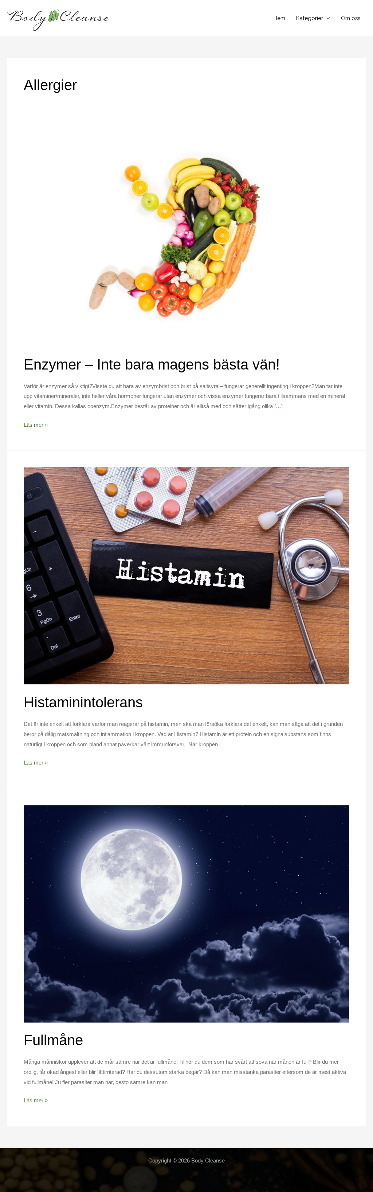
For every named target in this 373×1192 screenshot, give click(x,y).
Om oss (350, 18)
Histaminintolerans (83, 702)
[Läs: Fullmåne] (186, 913)
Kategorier (309, 18)
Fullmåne (53, 1040)
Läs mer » (36, 425)
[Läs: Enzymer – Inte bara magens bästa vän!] (186, 237)
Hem (279, 18)
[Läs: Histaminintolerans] (186, 575)
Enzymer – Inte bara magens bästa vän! (152, 364)
